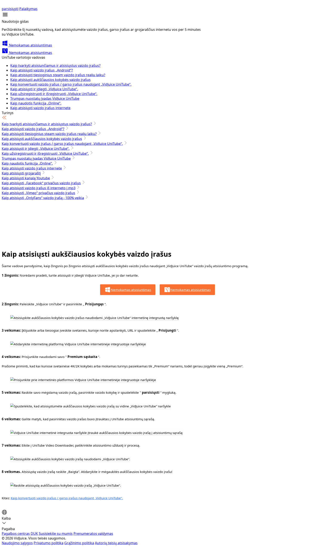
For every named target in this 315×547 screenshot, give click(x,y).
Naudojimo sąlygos (17, 543)
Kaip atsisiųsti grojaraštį (21, 173)
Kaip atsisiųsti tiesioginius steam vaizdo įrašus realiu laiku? (57, 75)
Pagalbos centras (16, 533)
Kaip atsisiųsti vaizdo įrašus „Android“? (41, 70)
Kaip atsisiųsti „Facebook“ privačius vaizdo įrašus (41, 183)
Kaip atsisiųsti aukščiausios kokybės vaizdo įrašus (50, 79)
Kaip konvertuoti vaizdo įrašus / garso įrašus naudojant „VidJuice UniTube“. (70, 84)
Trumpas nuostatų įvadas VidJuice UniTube (44, 98)
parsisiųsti (10, 8)
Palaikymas (28, 8)
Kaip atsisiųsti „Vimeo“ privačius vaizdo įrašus (38, 193)
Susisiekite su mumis (56, 533)
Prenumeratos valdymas (93, 533)
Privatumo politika (48, 543)
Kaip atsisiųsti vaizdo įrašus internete (40, 108)
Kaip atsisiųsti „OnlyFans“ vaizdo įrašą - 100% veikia (43, 197)
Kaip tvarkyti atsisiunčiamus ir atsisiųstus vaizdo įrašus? (55, 65)
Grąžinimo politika (79, 543)
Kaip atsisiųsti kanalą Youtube (26, 178)
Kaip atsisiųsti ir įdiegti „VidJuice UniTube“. (44, 89)
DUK (34, 533)
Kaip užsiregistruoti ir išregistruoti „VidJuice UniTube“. (53, 93)
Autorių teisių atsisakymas (116, 543)
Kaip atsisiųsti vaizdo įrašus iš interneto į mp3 (38, 188)
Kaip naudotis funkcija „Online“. (35, 103)
